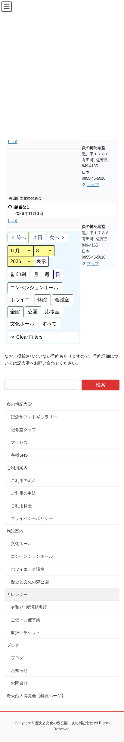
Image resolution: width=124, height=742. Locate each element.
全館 (15, 311)
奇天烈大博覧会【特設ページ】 (36, 695)
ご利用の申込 (23, 493)
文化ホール (22, 323)
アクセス (19, 442)
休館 (42, 299)
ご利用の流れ (23, 480)
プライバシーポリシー (32, 518)
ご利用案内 (17, 467)
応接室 (52, 311)
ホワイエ (19, 299)
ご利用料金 (21, 505)
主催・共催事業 (25, 619)
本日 (37, 237)
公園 (32, 311)
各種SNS (19, 455)
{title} (12, 141)
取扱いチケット (25, 632)
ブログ (13, 645)
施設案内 (15, 531)
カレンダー (17, 594)
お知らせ (19, 670)
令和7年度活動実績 (29, 607)
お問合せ (19, 683)
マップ (90, 185)
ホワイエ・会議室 (28, 569)
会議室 (62, 299)
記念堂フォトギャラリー (34, 416)
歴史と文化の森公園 (30, 581)
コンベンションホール (34, 287)
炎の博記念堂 (19, 404)
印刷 (18, 276)
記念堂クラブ (23, 429)
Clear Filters (29, 337)
